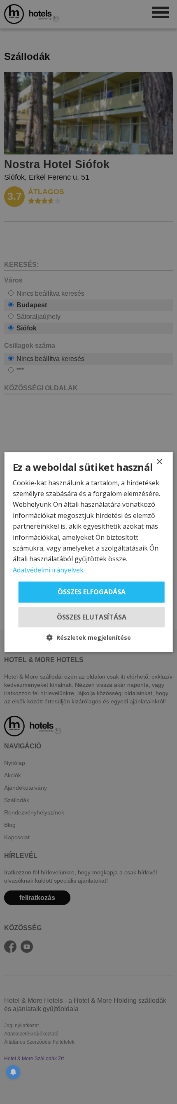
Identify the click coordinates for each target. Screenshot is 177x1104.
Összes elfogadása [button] (92, 591)
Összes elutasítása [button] (91, 617)
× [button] (159, 462)
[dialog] (89, 552)
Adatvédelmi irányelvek (48, 570)
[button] (89, 637)
